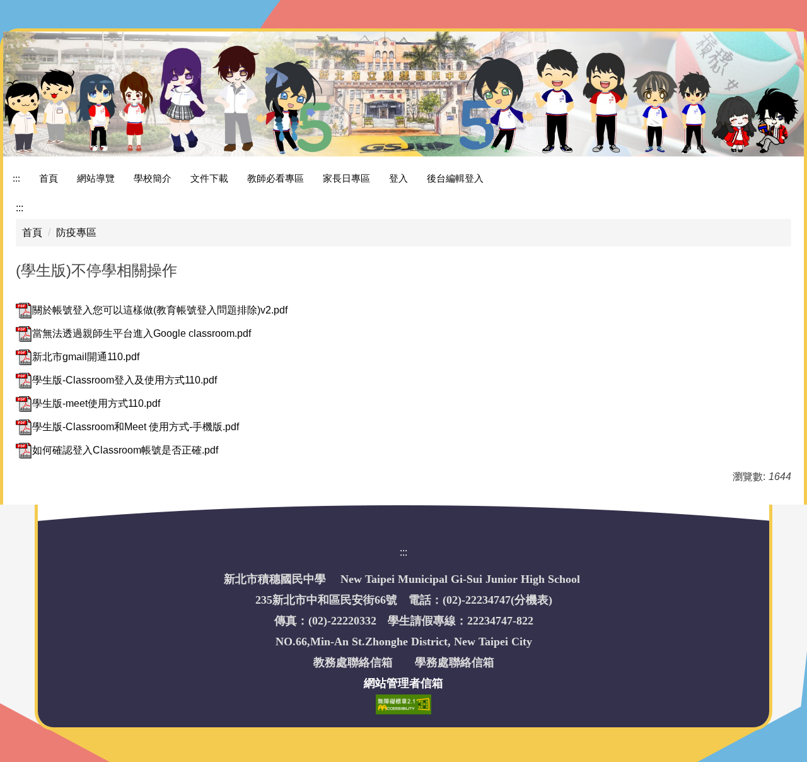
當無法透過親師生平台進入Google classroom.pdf (141, 333)
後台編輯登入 (455, 178)
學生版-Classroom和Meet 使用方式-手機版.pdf (135, 426)
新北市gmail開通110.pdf (85, 356)
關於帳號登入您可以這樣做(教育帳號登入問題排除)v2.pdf (159, 310)
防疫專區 (76, 232)
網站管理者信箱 (403, 683)
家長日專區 (346, 178)
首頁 (48, 178)
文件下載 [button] (209, 178)
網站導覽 (96, 178)
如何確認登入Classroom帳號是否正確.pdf (125, 450)
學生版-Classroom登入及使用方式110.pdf (124, 380)
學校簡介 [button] (152, 178)
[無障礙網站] (403, 703)
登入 (398, 178)
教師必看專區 (275, 178)
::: (16, 178)
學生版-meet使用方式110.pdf (96, 403)
